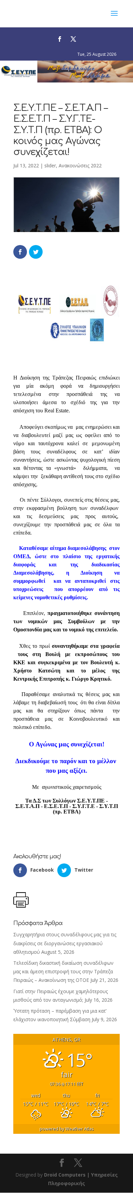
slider (50, 165)
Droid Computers (65, 1174)
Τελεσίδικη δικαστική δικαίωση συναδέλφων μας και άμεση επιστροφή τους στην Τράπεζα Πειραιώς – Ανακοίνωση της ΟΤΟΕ (63, 971)
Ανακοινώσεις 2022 (80, 165)
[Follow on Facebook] (59, 39)
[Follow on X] (73, 39)
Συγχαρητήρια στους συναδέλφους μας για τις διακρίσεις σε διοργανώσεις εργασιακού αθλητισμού (64, 943)
